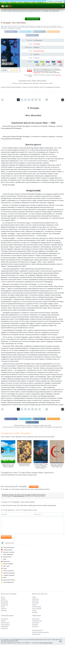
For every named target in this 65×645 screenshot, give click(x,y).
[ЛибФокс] (6, 5)
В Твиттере (24, 31)
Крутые (3, 606)
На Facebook (11, 31)
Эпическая (35, 612)
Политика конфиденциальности (40, 632)
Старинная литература (8, 575)
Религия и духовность (8, 570)
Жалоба (29, 70)
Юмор (4, 577)
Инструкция (58, 75)
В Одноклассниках (54, 31)
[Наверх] (60, 641)
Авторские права (32, 19)
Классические (4, 604)
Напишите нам (36, 72)
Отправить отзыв (6, 536)
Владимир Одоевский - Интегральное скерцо (24, 465)
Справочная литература (9, 573)
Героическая (35, 599)
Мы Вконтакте (32, 35)
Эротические (4, 628)
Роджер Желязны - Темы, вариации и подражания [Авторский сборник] (8, 465)
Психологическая (36, 606)
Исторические (4, 602)
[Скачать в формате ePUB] (42, 65)
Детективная (35, 600)
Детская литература (8, 563)
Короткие (3, 620)
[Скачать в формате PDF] (59, 65)
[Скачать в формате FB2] (36, 65)
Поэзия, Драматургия (8, 582)
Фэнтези (34, 610)
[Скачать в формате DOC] (54, 65)
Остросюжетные (5, 624)
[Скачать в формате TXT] (48, 65)
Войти (50, 1)
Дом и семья (6, 566)
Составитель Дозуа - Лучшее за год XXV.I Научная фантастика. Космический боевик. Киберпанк (41, 466)
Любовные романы (7, 549)
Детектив (3, 599)
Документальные (7, 556)
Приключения (6, 561)
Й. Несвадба (36, 43)
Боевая (34, 597)
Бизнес (5, 568)
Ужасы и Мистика (36, 608)
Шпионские (4, 610)
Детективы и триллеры (8, 552)
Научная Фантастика (38, 50)
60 (46, 99)
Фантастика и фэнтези (8, 547)
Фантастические (5, 622)
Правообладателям (37, 630)
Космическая (35, 602)
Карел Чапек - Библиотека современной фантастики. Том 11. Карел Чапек (57, 465)
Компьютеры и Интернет (9, 580)
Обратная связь (36, 634)
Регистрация (59, 1)
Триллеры (3, 608)
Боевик (3, 597)
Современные (4, 626)
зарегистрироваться (19, 496)
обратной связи (48, 642)
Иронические (4, 600)
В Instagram (38, 31)
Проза (4, 559)
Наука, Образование (8, 554)
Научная (34, 604)
